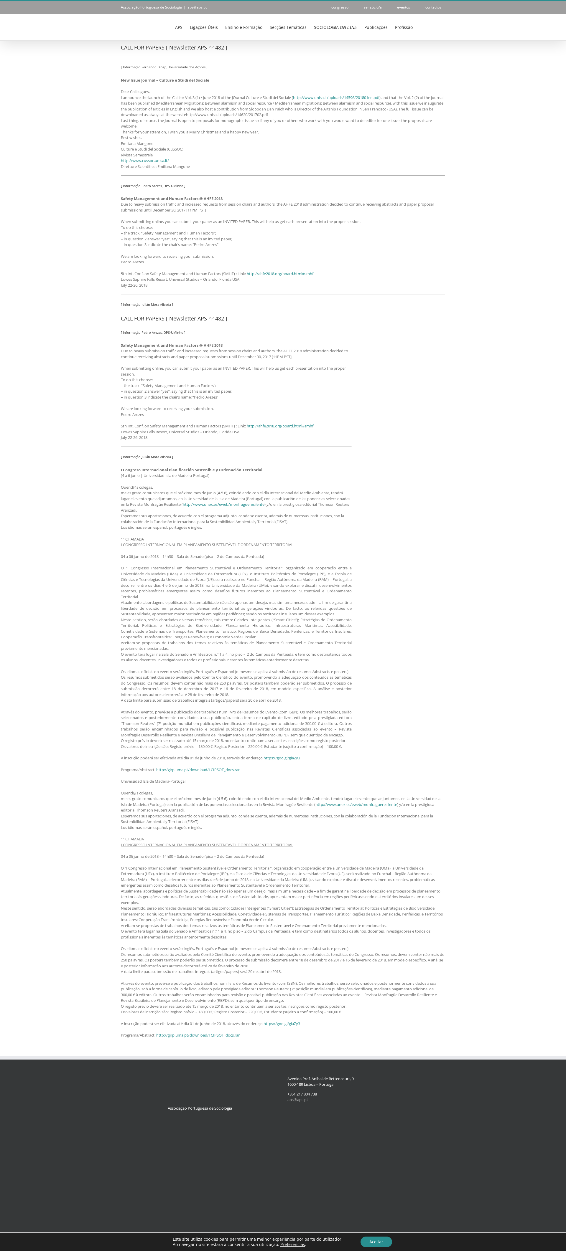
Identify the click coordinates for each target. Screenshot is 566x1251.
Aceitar (376, 1242)
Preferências (292, 1244)
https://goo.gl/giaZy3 (282, 758)
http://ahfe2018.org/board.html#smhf (280, 273)
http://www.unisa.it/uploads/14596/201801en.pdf (336, 97)
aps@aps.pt (197, 7)
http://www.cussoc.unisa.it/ (145, 160)
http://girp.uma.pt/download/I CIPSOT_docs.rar (198, 769)
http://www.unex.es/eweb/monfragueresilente (223, 504)
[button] (436, 26)
